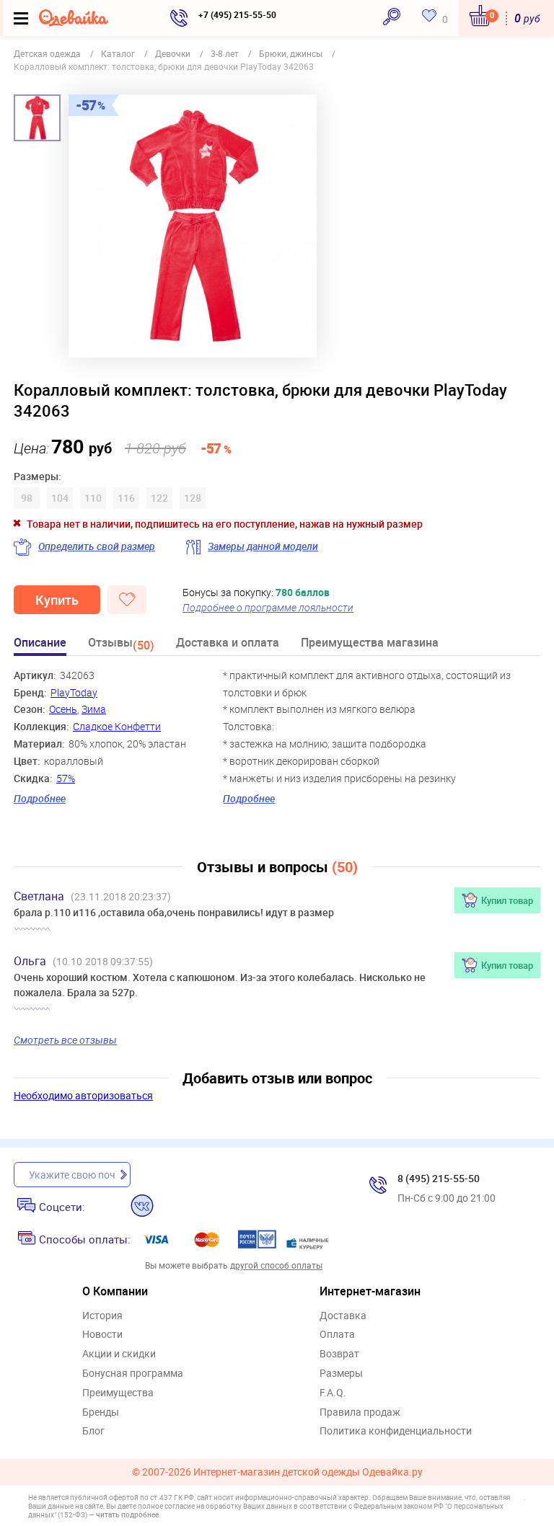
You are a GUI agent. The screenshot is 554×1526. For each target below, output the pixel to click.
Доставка (343, 1316)
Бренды (100, 1412)
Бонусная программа (132, 1373)
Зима (94, 709)
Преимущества (118, 1393)
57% (65, 778)
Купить (57, 599)
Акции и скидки (119, 1354)
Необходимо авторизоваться (83, 1095)
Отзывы (121, 644)
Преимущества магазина (370, 643)
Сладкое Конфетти (117, 726)
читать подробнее (127, 1514)
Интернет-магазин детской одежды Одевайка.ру (308, 1472)
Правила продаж (360, 1412)
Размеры (341, 1373)
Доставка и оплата (227, 643)
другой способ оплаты (276, 1265)
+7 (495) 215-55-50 (237, 14)
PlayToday (73, 692)
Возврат (339, 1354)
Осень (63, 709)
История (102, 1316)
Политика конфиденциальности (396, 1431)
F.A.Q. (333, 1393)
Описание (40, 643)
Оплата (337, 1334)
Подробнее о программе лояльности (268, 607)
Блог (93, 1431)
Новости (102, 1334)
